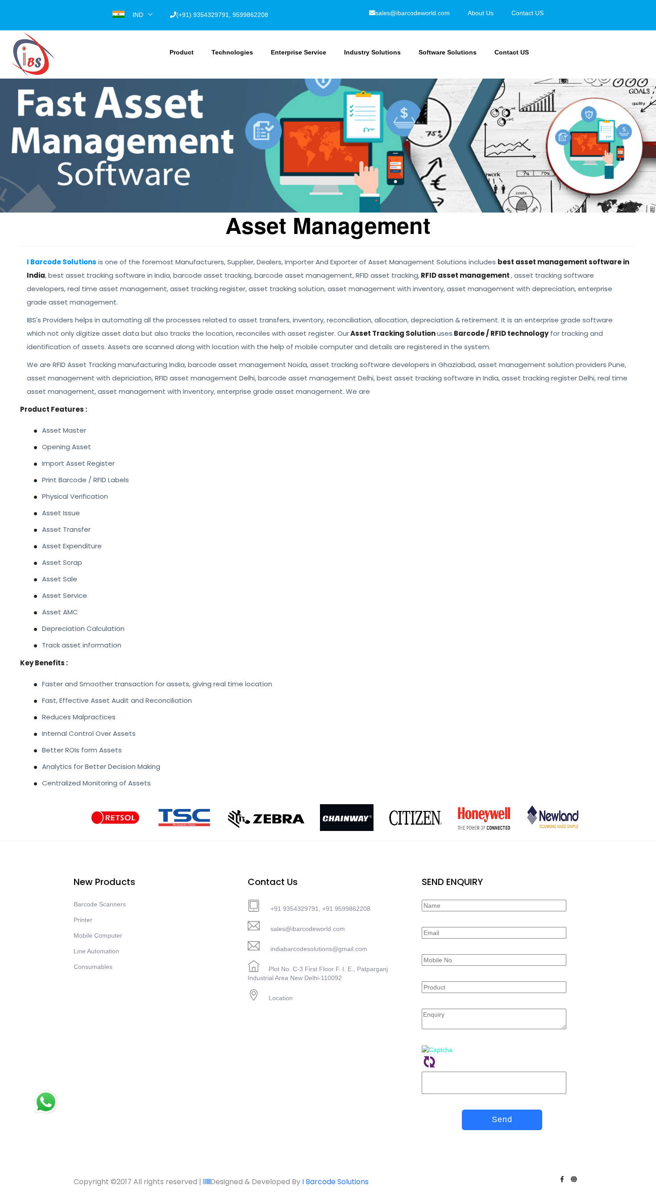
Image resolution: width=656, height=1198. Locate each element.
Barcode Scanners (100, 904)
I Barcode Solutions (335, 1182)
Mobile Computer (98, 935)
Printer (83, 919)
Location (281, 998)
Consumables (93, 966)
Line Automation (96, 951)
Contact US (527, 13)
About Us (481, 13)
